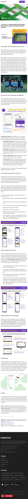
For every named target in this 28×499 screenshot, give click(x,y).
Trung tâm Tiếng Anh (19, 475)
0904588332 (14, 408)
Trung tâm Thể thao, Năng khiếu (17, 473)
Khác (24, 479)
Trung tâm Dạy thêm (5, 477)
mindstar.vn (7, 421)
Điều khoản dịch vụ (4, 464)
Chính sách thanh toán (6, 493)
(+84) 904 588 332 (10, 422)
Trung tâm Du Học (23, 477)
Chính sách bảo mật (4, 462)
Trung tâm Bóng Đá (5, 473)
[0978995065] (2, 496)
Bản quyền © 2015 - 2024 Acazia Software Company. (14, 491)
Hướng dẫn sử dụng (4, 460)
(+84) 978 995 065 (8, 424)
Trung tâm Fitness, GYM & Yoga (8, 475)
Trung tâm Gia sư (14, 477)
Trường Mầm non (18, 479)
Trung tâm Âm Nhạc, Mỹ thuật (7, 479)
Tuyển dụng (3, 466)
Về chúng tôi (3, 458)
